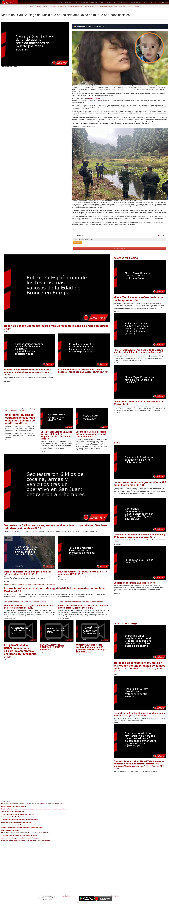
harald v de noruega (125, 623)
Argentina (86, 6)
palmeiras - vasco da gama (58, 6)
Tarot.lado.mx (115, 896)
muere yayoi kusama (126, 258)
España (137, 6)
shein (31, 6)
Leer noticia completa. (120, 249)
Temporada (38, 6)
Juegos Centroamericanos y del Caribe (101, 6)
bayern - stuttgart (128, 6)
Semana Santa (118, 6)
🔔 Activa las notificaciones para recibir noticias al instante (89, 26)
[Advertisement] (57, 395)
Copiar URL (77, 242)
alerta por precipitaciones (75, 6)
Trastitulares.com (82, 903)
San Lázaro (46, 6)
